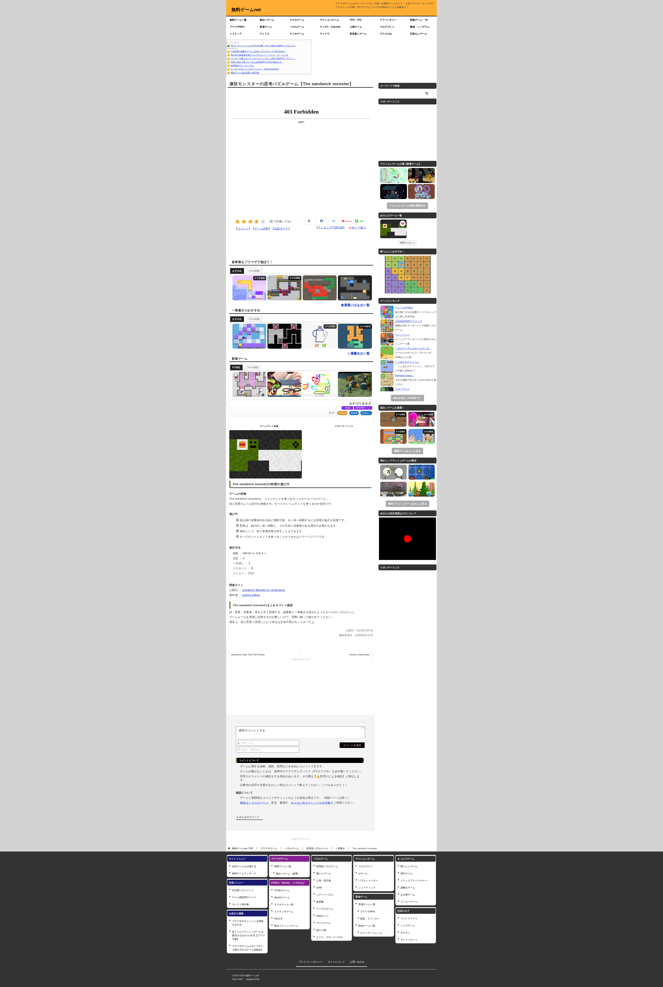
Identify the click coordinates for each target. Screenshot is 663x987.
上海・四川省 (323, 880)
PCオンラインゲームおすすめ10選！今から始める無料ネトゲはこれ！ (263, 46)
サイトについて (336, 961)
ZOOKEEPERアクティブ (408, 321)
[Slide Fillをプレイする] (249, 336)
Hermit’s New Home (360, 655)
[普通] (250, 222)
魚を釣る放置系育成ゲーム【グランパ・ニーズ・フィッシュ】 (260, 55)
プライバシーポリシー (311, 961)
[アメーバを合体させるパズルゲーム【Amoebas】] (421, 472)
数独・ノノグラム (419, 26)
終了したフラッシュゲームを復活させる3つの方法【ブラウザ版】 (248, 935)
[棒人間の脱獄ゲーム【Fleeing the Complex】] (393, 472)
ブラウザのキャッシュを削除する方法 (247, 923)
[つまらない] (237, 222)
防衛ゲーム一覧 (366, 925)
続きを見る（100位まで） (407, 397)
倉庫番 (354, 413)
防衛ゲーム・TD (419, 19)
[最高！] (263, 222)
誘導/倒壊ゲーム (363, 408)
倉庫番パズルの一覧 (355, 305)
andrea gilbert (251, 595)
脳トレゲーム (323, 873)
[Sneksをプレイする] (319, 287)
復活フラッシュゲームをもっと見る (407, 503)
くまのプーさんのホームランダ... (413, 348)
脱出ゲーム (407, 873)
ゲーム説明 (261, 228)
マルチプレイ (387, 26)
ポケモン (405, 932)
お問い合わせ (357, 961)
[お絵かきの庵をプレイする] (319, 384)
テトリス (264, 33)
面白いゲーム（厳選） (288, 873)
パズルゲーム (297, 26)
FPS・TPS (356, 19)
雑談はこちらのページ (254, 802)
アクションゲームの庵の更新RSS (407, 205)
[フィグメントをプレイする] (354, 384)
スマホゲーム (297, 19)
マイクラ (324, 33)
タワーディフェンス (371, 933)
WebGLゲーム (282, 897)
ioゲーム (363, 873)
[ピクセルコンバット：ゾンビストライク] (421, 175)
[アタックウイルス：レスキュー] (421, 191)
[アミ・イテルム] (393, 191)
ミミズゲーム (408, 925)
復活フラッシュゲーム (286, 925)
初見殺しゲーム (358, 33)
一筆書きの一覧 (358, 353)
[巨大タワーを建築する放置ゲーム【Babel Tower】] (421, 436)
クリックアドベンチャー (414, 880)
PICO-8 (278, 918)
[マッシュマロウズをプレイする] (249, 384)
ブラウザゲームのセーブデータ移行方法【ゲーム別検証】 (247, 948)
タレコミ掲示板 (240, 904)
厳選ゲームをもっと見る (407, 450)
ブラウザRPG (237, 26)
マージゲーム (323, 923)
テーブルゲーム (324, 908)
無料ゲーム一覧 (238, 19)
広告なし (366, 413)
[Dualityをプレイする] (354, 287)
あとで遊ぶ (359, 227)
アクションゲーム (329, 19)
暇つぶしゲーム (409, 866)
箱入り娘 (321, 930)
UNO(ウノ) (322, 916)
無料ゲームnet (246, 9)
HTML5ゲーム (282, 890)
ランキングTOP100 (330, 227)
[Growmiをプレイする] (249, 287)
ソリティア (236, 33)
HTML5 (342, 413)
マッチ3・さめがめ (330, 26)
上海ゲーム (356, 26)
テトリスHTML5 (404, 307)
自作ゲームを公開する (244, 866)
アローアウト (402, 389)
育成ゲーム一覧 (366, 904)
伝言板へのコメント (243, 890)
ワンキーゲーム (409, 901)
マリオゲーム (297, 33)
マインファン (402, 334)
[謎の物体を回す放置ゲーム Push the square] (393, 419)
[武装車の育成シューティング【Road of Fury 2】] (393, 489)
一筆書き (347, 408)
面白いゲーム (267, 19)
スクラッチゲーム (284, 911)
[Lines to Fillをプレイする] (354, 336)
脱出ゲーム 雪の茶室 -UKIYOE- (245, 72)
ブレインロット (409, 939)
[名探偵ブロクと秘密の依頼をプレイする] (284, 384)
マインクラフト (409, 918)
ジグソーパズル (324, 894)
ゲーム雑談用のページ (244, 897)
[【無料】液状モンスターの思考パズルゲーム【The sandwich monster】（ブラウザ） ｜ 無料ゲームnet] (393, 229)
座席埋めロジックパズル (242, 65)
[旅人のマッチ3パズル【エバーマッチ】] (393, 436)
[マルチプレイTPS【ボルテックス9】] (421, 419)
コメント (243, 228)
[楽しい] (257, 222)
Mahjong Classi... (404, 375)
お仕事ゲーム (408, 894)
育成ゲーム (266, 26)
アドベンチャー (388, 19)
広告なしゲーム (418, 33)
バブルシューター (368, 880)
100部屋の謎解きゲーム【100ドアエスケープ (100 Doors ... (258, 51)
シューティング (366, 887)
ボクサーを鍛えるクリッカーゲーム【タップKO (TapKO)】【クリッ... (263, 58)
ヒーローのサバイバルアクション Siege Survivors (255, 69)
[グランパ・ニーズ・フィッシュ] (393, 175)
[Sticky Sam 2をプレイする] (284, 336)
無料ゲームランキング (244, 873)
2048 (319, 887)
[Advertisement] (374, 57)
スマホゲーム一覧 (284, 904)
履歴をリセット (407, 242)
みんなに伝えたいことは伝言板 (311, 802)
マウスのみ (386, 33)
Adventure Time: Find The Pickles (248, 655)
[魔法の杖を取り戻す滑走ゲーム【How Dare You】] (421, 489)
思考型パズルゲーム (327, 866)
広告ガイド (281, 228)
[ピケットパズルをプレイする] (284, 287)
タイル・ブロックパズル (329, 937)
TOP (242, 848)
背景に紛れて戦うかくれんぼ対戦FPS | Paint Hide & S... (257, 62)
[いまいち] (244, 222)
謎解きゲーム (408, 887)
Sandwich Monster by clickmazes (263, 590)
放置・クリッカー (369, 918)
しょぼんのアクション (407, 362)
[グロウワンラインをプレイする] (319, 336)
